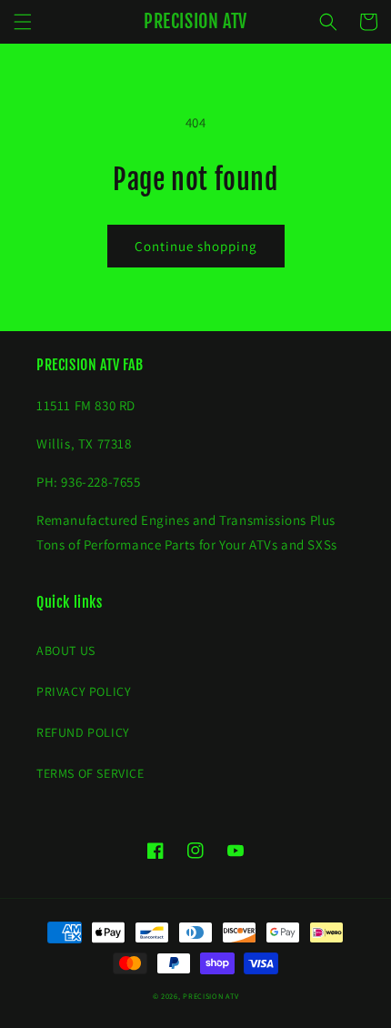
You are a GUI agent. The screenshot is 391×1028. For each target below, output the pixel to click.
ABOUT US (65, 650)
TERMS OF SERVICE (90, 773)
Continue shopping (196, 246)
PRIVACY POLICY (83, 691)
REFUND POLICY (83, 732)
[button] (23, 22)
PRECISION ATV (210, 996)
